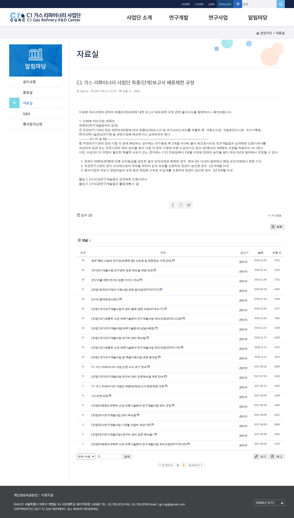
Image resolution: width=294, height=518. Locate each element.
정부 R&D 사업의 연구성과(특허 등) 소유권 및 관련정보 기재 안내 (131, 261)
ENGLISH (225, 4)
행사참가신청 (32, 124)
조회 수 (276, 253)
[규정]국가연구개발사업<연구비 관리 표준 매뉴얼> (122, 434)
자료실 (28, 102)
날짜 (260, 253)
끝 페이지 (194, 465)
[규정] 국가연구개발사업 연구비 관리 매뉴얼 (118, 338)
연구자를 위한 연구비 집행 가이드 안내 (115, 280)
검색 (127, 456)
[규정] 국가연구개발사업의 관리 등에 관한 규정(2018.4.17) (127, 309)
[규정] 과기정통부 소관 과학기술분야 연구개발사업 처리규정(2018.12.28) (136, 319)
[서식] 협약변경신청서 (105, 299)
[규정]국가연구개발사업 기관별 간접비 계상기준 (120, 425)
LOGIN (199, 4)
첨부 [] (86, 215)
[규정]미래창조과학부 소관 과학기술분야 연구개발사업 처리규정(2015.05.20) (139, 444)
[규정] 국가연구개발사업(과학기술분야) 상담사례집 (122, 328)
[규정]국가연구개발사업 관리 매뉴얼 (113, 415)
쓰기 (263, 456)
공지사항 (29, 81)
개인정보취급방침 (26, 495)
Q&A (26, 113)
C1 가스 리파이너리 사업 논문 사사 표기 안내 (119, 367)
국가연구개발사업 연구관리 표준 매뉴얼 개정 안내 (122, 270)
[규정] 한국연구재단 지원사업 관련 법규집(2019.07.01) (125, 290)
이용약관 (47, 495)
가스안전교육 (99, 396)
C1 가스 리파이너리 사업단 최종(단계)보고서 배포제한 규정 (135, 82)
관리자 (84, 91)
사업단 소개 (139, 17)
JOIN (211, 4)
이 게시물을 (274, 215)
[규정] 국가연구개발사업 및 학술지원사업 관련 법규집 (124, 357)
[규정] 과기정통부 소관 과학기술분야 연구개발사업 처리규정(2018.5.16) (135, 347)
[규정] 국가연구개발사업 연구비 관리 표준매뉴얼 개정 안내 (127, 376)
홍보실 (28, 92)
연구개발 (178, 17)
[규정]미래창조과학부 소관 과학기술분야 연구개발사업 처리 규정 (131, 405)
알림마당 (257, 17)
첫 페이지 (167, 465)
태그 (279, 456)
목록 (279, 227)
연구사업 (218, 17)
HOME (186, 4)
